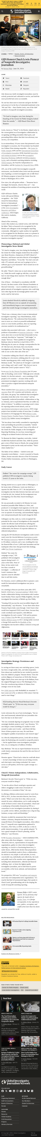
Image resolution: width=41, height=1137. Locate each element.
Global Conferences (28, 1103)
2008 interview (9, 690)
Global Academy (6, 1116)
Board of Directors (7, 1103)
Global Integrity (6, 163)
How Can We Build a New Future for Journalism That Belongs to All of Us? (30, 1054)
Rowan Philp (8, 69)
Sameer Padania (27, 1059)
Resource (4, 1114)
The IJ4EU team (7, 1062)
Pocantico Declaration (13, 838)
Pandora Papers (29, 416)
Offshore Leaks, (31, 414)
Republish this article (10, 971)
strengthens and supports (28, 875)
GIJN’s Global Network (29, 1098)
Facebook (26, 78)
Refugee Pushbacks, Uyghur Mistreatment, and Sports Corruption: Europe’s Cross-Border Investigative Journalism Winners (10, 1056)
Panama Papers (6, 416)
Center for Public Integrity (10, 987)
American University (26, 332)
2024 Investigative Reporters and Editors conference (9, 210)
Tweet (7, 78)
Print (6, 81)
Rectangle (34, 1135)
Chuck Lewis (24, 987)
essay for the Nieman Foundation (16, 371)
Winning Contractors (11, 539)
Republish (26, 89)
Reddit (7, 89)
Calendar (24, 1106)
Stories (3, 54)
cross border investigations (10, 990)
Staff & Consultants (7, 1101)
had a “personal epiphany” (20, 592)
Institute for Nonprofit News (24, 165)
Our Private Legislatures (14, 549)
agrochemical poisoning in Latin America (15, 409)
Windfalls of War (25, 622)
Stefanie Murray (7, 1024)
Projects (3, 1121)
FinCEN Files (5, 418)
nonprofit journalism (31, 990)
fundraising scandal (30, 537)
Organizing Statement (8, 1098)
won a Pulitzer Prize (8, 617)
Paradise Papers (18, 416)
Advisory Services (6, 1124)
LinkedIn (25, 81)
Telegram (26, 85)
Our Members (26, 1101)
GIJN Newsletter (6, 1119)
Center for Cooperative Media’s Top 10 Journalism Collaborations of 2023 (29, 1017)
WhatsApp (8, 85)
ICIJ (22, 990)
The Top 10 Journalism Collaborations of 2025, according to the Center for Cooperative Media (10, 1018)
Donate (3, 1106)
